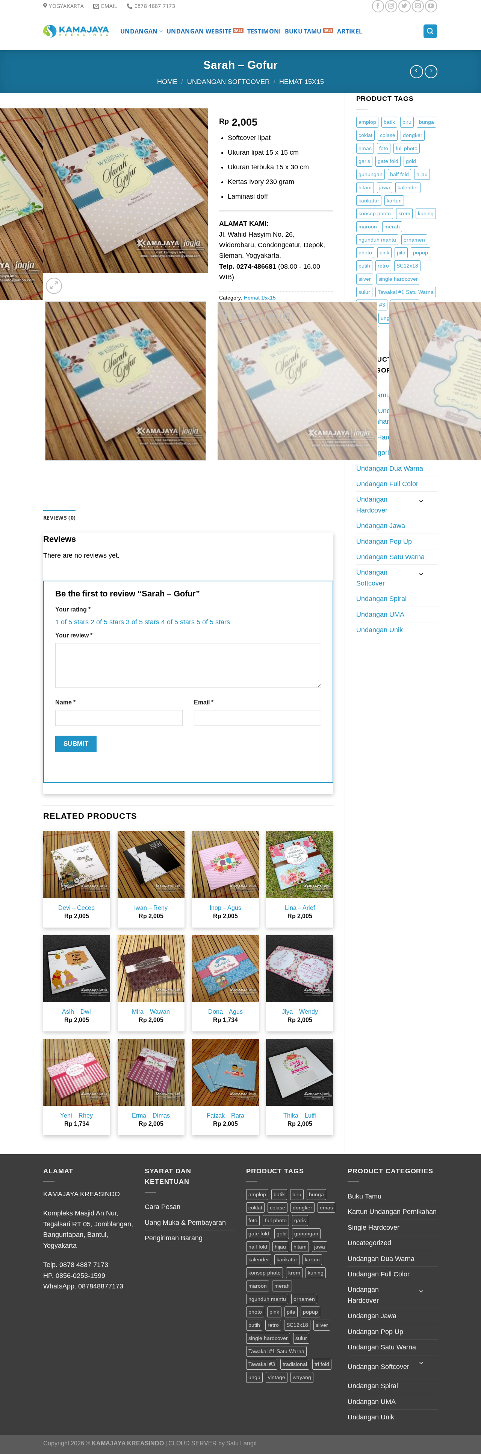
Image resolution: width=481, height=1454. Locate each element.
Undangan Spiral (381, 598)
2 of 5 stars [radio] (107, 622)
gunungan (370, 174)
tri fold (322, 1364)
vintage (276, 1377)
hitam (365, 187)
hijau (422, 174)
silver (364, 279)
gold (411, 161)
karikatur (368, 201)
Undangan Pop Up (384, 541)
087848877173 (100, 1286)
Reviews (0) (59, 517)
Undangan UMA (380, 614)
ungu (254, 1377)
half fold (399, 174)
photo (365, 252)
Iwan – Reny (151, 908)
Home (167, 81)
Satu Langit (241, 1443)
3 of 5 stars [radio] (142, 622)
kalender (408, 187)
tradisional (295, 1364)
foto (383, 148)
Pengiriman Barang (174, 1238)
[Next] (74, 281)
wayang (302, 1377)
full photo (406, 148)
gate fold (388, 161)
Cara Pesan (162, 1207)
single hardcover (398, 279)
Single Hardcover (373, 1227)
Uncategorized (369, 1243)
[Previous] (47, 469)
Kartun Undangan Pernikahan (392, 1211)
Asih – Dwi (76, 1011)
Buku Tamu (303, 31)
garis (364, 161)
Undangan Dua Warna (389, 468)
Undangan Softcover (228, 81)
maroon (367, 227)
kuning (426, 213)
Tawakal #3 (261, 1364)
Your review (73, 635)
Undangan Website (198, 31)
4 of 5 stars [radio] (178, 622)
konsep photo (374, 213)
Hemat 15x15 (301, 81)
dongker (412, 135)
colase (387, 135)
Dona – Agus (225, 1011)
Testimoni (264, 31)
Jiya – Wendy (300, 1011)
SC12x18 (407, 266)
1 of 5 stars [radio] (72, 622)
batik (389, 122)
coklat (365, 135)
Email (203, 702)
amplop (367, 122)
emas (365, 148)
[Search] (430, 31)
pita (401, 252)
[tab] (59, 518)
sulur (364, 292)
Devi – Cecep (76, 908)
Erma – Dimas (151, 1115)
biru (406, 122)
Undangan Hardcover (371, 505)
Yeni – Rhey (76, 1115)
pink (384, 252)
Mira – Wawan (151, 1011)
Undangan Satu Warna (390, 557)
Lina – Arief (300, 908)
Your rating (73, 609)
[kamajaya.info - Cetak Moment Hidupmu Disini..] (76, 31)
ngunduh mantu (377, 240)
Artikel (349, 31)
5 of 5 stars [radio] (213, 622)
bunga (426, 122)
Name (65, 702)
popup (420, 252)
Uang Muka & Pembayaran (185, 1222)
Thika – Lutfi (299, 1115)
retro (383, 266)
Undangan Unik (379, 630)
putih (364, 266)
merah (392, 227)
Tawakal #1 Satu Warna (406, 292)
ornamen (414, 240)
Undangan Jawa (380, 525)
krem (404, 213)
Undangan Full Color (387, 484)
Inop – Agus (225, 908)
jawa (384, 187)
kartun (394, 201)
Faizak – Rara (225, 1115)
